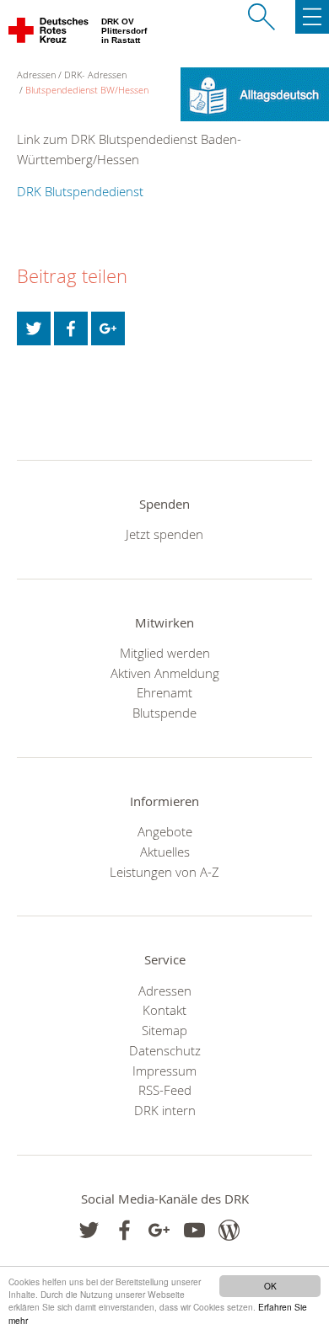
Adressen (164, 990)
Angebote (165, 831)
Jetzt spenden (164, 534)
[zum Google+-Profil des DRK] (159, 1230)
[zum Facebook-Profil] (89, 1230)
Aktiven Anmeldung (165, 673)
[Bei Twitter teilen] (34, 328)
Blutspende (164, 712)
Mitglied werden (165, 652)
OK (270, 1285)
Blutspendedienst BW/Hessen (86, 89)
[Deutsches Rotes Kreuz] (49, 33)
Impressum (164, 1070)
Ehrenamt (164, 692)
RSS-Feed (164, 1089)
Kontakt (164, 1009)
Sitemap (164, 1030)
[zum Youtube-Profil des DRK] (194, 1230)
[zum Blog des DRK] (229, 1230)
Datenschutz (165, 1050)
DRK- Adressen (95, 74)
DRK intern (165, 1110)
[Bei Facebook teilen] (71, 328)
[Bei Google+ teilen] (108, 328)
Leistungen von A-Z (164, 871)
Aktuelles (165, 851)
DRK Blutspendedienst (80, 191)
